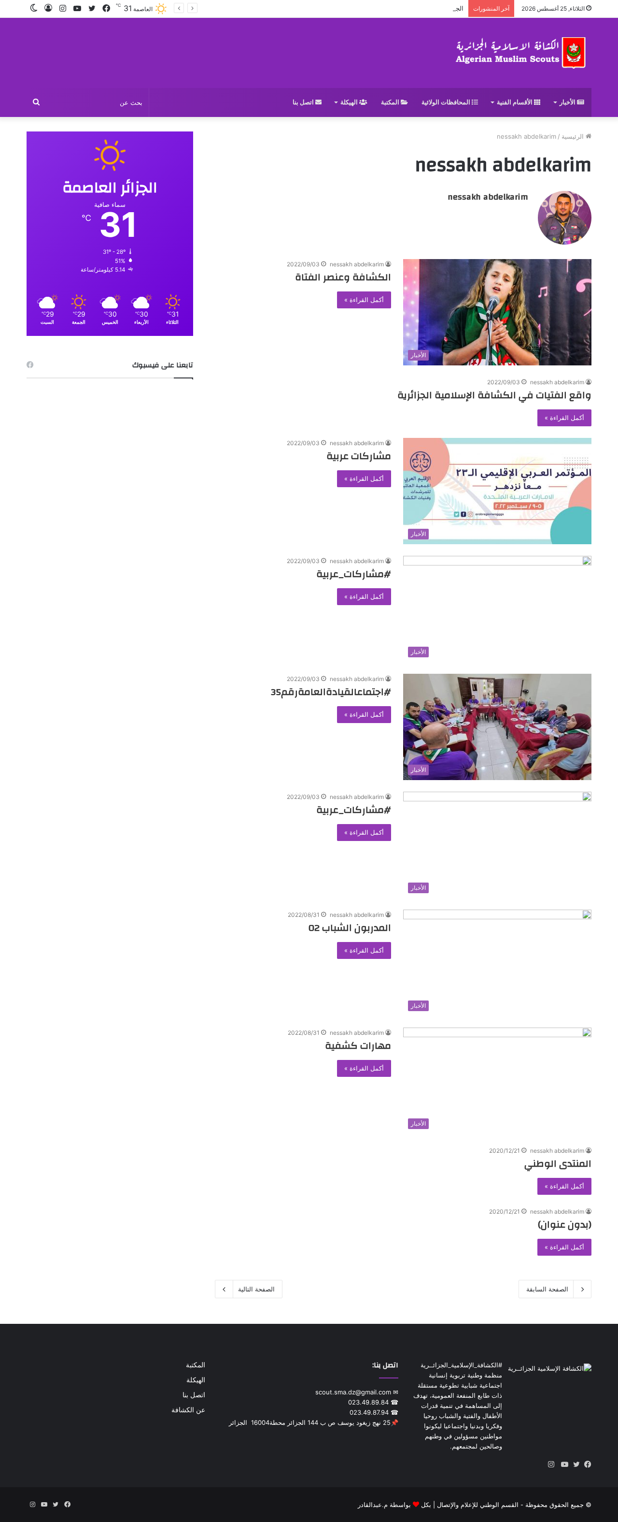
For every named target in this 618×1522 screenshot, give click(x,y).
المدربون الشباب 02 (350, 928)
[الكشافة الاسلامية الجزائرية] (521, 53)
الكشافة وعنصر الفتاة (343, 277)
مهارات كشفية (358, 1046)
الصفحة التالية (256, 1289)
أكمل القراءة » (364, 300)
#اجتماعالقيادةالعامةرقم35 (331, 692)
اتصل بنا (304, 102)
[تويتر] (574, 1464)
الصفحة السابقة (547, 1289)
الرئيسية (574, 136)
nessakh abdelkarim (488, 197)
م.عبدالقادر (373, 1504)
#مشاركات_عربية (353, 574)
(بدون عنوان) (564, 1224)
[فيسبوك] (585, 1464)
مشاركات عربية (358, 456)
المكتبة (391, 102)
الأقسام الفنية (515, 102)
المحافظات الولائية (446, 102)
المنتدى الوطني (557, 1164)
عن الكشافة (188, 1410)
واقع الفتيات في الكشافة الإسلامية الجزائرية (494, 395)
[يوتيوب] (562, 1464)
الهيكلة (349, 102)
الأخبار (568, 102)
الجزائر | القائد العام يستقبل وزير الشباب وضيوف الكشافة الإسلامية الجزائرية (361, 8)
